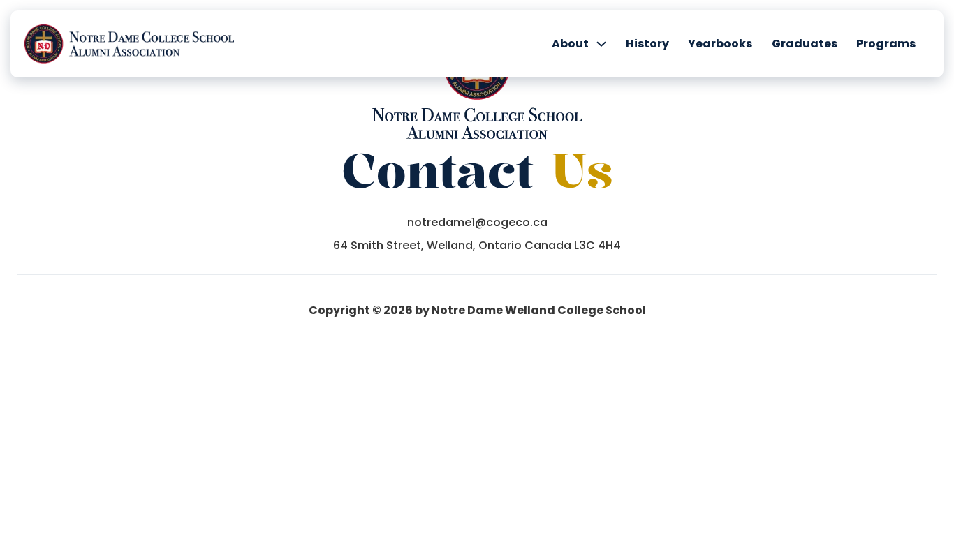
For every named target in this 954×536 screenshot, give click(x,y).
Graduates (804, 44)
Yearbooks (720, 44)
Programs (886, 44)
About (570, 44)
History (647, 44)
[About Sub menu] (601, 44)
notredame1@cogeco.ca (477, 222)
